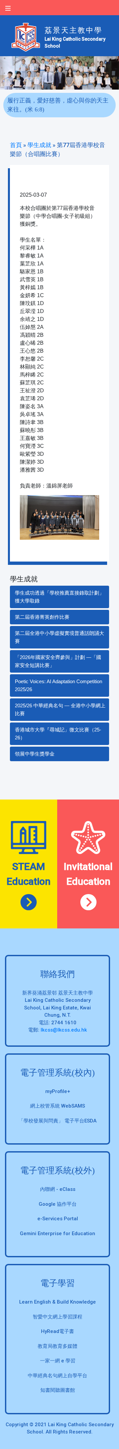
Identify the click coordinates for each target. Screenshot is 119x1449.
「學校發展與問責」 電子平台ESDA (58, 1121)
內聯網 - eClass (57, 1189)
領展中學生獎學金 (35, 754)
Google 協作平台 (58, 1204)
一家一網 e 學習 (57, 1361)
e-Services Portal (57, 1219)
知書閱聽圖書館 (57, 1390)
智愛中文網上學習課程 (57, 1317)
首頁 (16, 144)
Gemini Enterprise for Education (57, 1233)
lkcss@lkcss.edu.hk (64, 1030)
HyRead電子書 (57, 1331)
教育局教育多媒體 (57, 1346)
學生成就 (39, 144)
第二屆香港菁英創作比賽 (42, 617)
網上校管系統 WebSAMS (57, 1106)
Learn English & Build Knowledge (57, 1302)
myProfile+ (57, 1091)
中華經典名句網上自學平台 (57, 1376)
